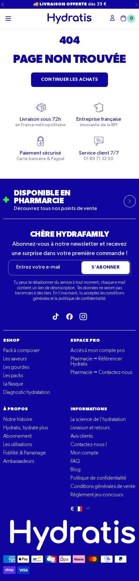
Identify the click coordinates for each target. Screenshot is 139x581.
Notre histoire (17, 419)
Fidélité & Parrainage (24, 453)
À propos (15, 409)
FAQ (75, 461)
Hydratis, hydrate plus (25, 428)
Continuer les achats (69, 79)
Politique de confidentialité (98, 478)
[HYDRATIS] (69, 18)
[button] (8, 18)
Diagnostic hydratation (26, 392)
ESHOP (11, 340)
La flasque (13, 384)
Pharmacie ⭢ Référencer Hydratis (96, 362)
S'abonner (105, 267)
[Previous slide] (2, 4)
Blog (75, 469)
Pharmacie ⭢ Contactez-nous (101, 372)
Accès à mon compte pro (97, 350)
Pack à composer (21, 350)
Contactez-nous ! (88, 444)
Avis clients (81, 436)
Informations (88, 409)
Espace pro (85, 340)
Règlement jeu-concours (96, 495)
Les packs (13, 375)
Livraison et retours (90, 428)
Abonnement (17, 436)
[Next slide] (136, 4)
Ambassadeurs (18, 461)
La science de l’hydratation (98, 419)
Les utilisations (17, 444)
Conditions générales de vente (102, 486)
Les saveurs (15, 359)
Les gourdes (16, 367)
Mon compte (84, 453)
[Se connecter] (112, 18)
